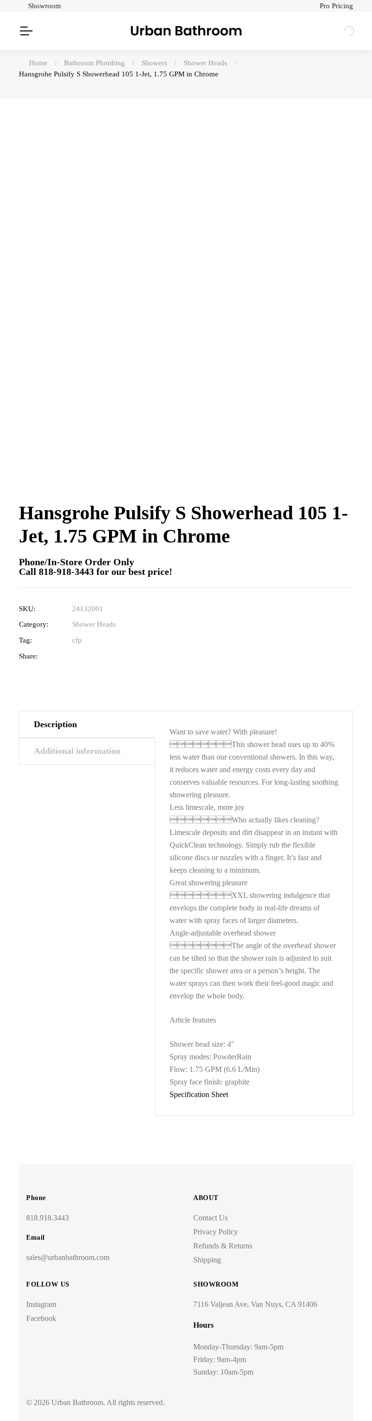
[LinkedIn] (106, 656)
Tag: (25, 640)
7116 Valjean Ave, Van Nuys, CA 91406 (255, 1304)
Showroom (44, 6)
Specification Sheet (199, 1094)
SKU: (27, 609)
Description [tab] (55, 724)
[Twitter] (91, 656)
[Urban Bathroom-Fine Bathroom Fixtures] (186, 31)
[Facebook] (76, 656)
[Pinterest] (137, 656)
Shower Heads (94, 624)
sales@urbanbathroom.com (67, 1257)
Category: (33, 624)
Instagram (41, 1304)
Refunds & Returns (222, 1246)
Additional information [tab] (77, 751)
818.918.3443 (47, 1218)
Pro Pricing (336, 6)
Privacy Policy (215, 1232)
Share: (28, 656)
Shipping (207, 1260)
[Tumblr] (121, 656)
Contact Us (210, 1218)
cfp (77, 640)
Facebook (41, 1318)
